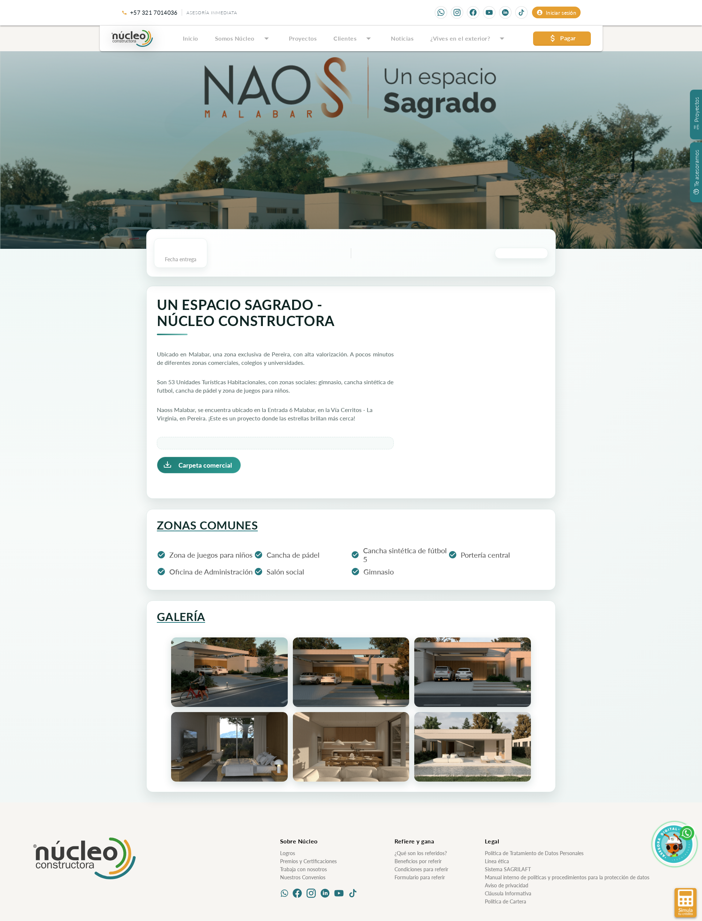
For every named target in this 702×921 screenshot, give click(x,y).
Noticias (402, 38)
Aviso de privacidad (506, 885)
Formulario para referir (420, 877)
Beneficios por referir (418, 861)
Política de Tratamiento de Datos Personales (534, 853)
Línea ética (497, 861)
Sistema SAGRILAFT (508, 869)
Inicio (190, 38)
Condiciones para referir (421, 869)
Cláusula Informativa (508, 893)
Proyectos (303, 38)
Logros (287, 853)
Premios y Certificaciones (308, 861)
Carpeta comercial (205, 465)
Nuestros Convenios (302, 877)
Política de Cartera (505, 901)
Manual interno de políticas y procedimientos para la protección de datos (567, 877)
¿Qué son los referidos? (421, 853)
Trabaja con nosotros (303, 869)
